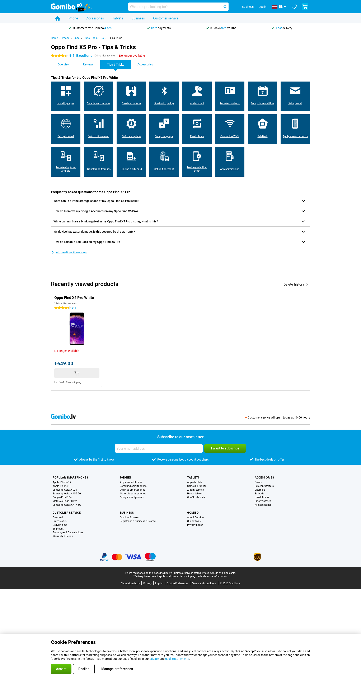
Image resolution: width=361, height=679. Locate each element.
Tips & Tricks (115, 38)
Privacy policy (195, 524)
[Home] (57, 18)
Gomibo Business (130, 517)
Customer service (165, 18)
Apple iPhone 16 (62, 486)
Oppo (77, 38)
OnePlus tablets (196, 497)
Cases (258, 482)
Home (54, 38)
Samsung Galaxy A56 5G (67, 493)
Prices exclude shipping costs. (219, 573)
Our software (194, 521)
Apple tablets (194, 482)
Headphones (262, 497)
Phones (126, 477)
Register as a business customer (138, 521)
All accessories (263, 504)
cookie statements (177, 658)
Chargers (260, 489)
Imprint (159, 583)
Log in (263, 6)
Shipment (58, 528)
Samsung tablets (196, 486)
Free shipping (73, 382)
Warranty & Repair (63, 536)
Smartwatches (263, 501)
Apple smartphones (131, 482)
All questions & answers (71, 252)
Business (138, 18)
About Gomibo (195, 517)
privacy (154, 658)
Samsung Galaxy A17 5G (67, 504)
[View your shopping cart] (305, 7)
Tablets (117, 18)
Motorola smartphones (133, 493)
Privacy (147, 583)
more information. (217, 576)
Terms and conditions (204, 583)
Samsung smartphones (133, 486)
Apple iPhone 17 (62, 482)
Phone (73, 18)
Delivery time (60, 524)
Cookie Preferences (177, 583)
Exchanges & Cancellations (68, 532)
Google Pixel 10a (62, 497)
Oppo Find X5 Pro (94, 38)
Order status (59, 521)
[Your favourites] (294, 7)
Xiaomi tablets (195, 489)
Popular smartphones (70, 477)
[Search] (225, 6)
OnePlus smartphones (132, 489)
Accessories (95, 18)
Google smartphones (132, 497)
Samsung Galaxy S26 (65, 489)
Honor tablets (195, 493)
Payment (58, 517)
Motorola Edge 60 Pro (65, 501)
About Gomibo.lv (130, 583)
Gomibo (193, 512)
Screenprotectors (264, 486)
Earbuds (259, 493)
